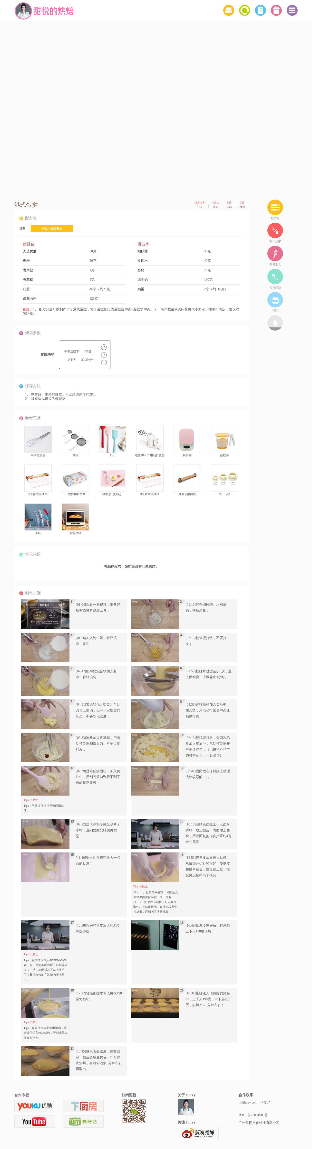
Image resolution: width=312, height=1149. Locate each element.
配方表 (275, 218)
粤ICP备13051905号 (253, 1115)
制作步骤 (275, 241)
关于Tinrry (187, 1095)
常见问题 (275, 287)
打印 (275, 310)
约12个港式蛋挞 (52, 228)
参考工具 (275, 264)
